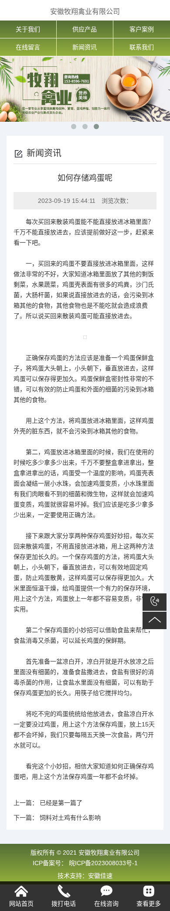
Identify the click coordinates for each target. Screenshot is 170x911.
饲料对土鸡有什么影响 (70, 817)
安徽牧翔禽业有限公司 (85, 11)
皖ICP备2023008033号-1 (102, 863)
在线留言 (28, 47)
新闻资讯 (84, 47)
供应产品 (84, 29)
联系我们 (141, 47)
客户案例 (141, 29)
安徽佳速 (100, 875)
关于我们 (28, 29)
